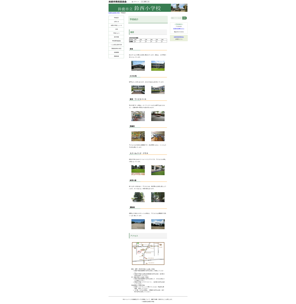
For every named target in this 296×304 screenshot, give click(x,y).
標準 (145, 1)
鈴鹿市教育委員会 (179, 37)
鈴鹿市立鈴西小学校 (114, 12)
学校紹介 (123, 12)
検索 (184, 18)
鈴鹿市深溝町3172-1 (178, 28)
